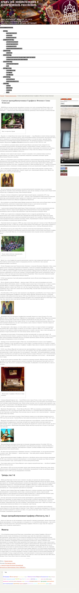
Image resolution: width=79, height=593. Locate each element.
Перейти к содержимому (6, 27)
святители (30, 583)
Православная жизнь (10, 95)
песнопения (27, 581)
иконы (47, 579)
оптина (23, 581)
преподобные (50, 581)
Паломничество (44, 576)
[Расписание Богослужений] (69, 99)
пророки (21, 583)
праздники (44, 581)
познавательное (33, 581)
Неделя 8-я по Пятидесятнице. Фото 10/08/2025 (13, 567)
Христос (24, 579)
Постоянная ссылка (10, 563)
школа (50, 583)
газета (39, 579)
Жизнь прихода (14, 576)
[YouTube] (63, 99)
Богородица (6, 576)
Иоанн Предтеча (21, 576)
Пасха (50, 576)
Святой (17, 579)
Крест (26, 576)
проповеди (16, 583)
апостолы (33, 579)
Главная (2, 95)
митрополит (6, 581)
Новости (38, 576)
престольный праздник (8, 583)
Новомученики (8, 561)
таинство (35, 583)
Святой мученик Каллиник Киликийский (11, 565)
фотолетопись (42, 583)
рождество (25, 583)
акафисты (28, 579)
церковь (47, 583)
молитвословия (12, 581)
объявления (18, 581)
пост (39, 581)
